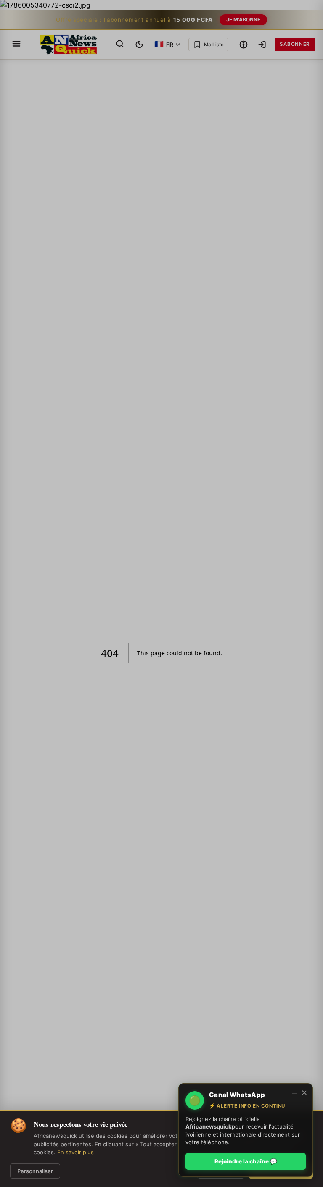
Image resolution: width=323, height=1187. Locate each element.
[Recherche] (119, 44)
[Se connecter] (262, 44)
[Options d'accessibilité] (243, 44)
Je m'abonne (243, 19)
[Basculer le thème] (139, 44)
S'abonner (295, 44)
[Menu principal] (16, 44)
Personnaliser (35, 1171)
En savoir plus (75, 1152)
